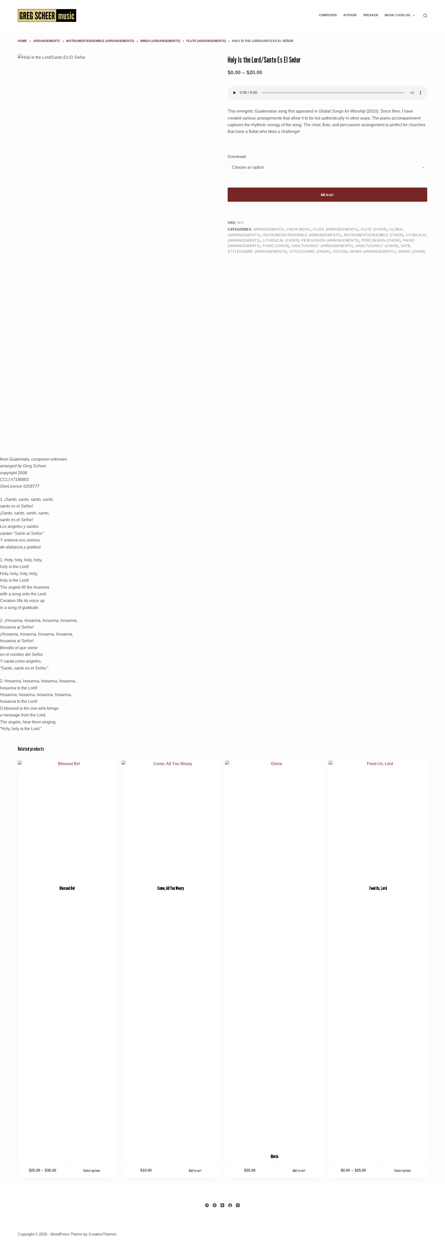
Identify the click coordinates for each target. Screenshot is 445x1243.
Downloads (237, 156)
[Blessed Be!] (67, 819)
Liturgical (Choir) (281, 240)
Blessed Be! (67, 888)
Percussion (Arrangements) (330, 240)
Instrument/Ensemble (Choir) (374, 235)
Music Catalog (397, 15)
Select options (91, 1170)
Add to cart (327, 194)
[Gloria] (274, 953)
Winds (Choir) (411, 251)
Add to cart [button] (195, 1170)
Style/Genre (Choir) (309, 251)
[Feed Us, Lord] (378, 819)
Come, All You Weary (170, 888)
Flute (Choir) (374, 229)
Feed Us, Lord (378, 888)
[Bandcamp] (215, 1205)
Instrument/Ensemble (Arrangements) (302, 235)
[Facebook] (230, 1205)
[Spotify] (207, 1205)
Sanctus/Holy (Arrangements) (322, 246)
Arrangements (269, 229)
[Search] (425, 16)
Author (350, 15)
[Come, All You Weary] (171, 819)
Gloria (274, 1156)
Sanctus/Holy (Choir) (377, 246)
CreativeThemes (103, 1234)
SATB (405, 246)
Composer (328, 15)
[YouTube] (222, 1205)
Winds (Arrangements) (373, 251)
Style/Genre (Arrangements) (257, 251)
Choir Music (298, 229)
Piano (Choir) (276, 246)
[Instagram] (238, 1205)
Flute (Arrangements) (335, 229)
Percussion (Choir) (381, 240)
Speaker (370, 15)
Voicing (340, 251)
